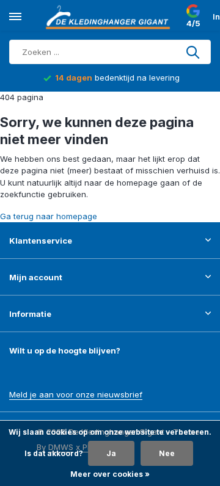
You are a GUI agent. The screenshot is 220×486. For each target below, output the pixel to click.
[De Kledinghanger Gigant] (110, 17)
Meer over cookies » (110, 474)
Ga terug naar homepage (48, 216)
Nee (167, 453)
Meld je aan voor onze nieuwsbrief (75, 394)
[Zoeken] (194, 52)
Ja (111, 453)
